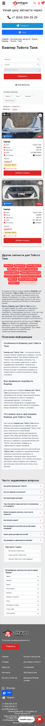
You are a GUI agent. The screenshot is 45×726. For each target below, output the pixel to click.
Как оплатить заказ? (11, 520)
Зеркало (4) (20, 265)
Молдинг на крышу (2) (27, 269)
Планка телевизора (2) (30, 272)
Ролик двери (22, 588)
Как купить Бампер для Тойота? (15, 486)
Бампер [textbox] (21, 60)
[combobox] (22, 60)
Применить (22, 76)
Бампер (22, 593)
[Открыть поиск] (35, 3)
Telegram (24, 25)
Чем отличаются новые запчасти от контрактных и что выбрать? (21, 505)
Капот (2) (12, 279)
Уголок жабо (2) (11, 272)
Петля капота (22, 613)
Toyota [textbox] (21, 65)
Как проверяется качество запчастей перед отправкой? (19, 527)
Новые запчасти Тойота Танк (17, 555)
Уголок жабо (22, 609)
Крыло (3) (12, 269)
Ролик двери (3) (33, 265)
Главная (5, 657)
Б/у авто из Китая (9, 678)
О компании (29, 667)
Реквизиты (10, 646)
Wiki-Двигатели (30, 673)
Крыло (22, 584)
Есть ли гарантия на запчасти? (15, 492)
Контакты (6, 673)
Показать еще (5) (28, 283)
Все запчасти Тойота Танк (16, 551)
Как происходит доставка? (13, 498)
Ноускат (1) (14, 283)
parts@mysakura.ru (10, 709)
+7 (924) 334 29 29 (25, 17)
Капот (22, 601)
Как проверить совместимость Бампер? (18, 540)
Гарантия (6, 667)
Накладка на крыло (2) (30, 276)
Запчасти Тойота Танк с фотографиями (20, 559)
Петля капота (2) (12, 276)
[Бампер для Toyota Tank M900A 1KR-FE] (22, 125)
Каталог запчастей (32, 657)
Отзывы (5, 662)
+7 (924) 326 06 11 (9, 706)
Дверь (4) (8, 265)
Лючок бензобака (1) (27, 279)
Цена (15, 109)
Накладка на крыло (22, 605)
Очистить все (10, 100)
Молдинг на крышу (22, 597)
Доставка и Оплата (32, 662)
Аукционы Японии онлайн (31, 679)
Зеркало (22, 580)
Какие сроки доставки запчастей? (16, 534)
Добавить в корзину (23, 173)
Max (24, 32)
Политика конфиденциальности (16, 640)
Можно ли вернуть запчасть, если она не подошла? (18, 513)
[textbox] (21, 70)
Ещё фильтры (24, 85)
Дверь (22, 576)
